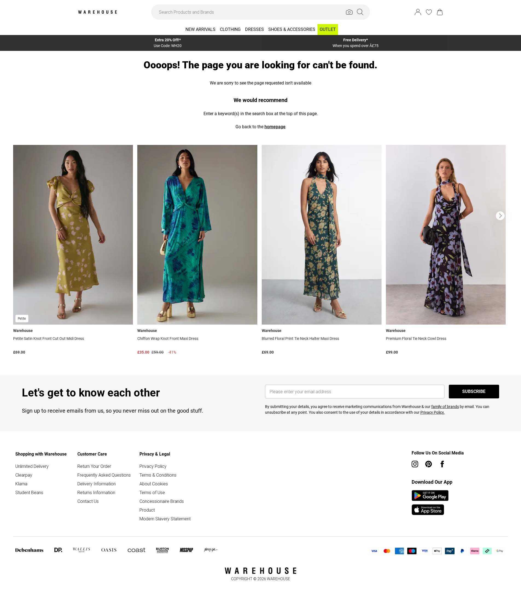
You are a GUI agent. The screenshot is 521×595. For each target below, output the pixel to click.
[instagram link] (415, 464)
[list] (260, 251)
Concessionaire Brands (161, 501)
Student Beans (29, 492)
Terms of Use (152, 492)
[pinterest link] (428, 464)
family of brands (445, 406)
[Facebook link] (442, 464)
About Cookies (153, 483)
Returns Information (96, 492)
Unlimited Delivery (32, 466)
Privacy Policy (153, 466)
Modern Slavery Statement (165, 518)
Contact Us (88, 501)
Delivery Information (96, 483)
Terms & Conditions (157, 475)
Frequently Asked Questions (104, 475)
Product (147, 510)
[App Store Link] (430, 502)
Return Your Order (94, 466)
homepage (275, 126)
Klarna (21, 483)
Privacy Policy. (432, 412)
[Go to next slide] (500, 215)
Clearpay (23, 475)
